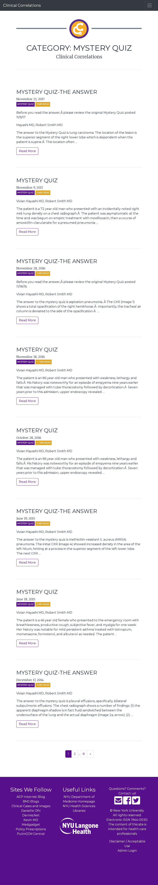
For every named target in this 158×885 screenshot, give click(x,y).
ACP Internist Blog (31, 797)
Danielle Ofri (30, 811)
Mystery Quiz (25, 104)
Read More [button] (27, 151)
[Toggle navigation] (149, 5)
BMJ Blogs (31, 801)
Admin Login (127, 850)
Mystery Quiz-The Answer (56, 92)
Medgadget (31, 824)
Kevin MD (31, 820)
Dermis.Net (31, 815)
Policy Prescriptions (31, 829)
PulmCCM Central (31, 834)
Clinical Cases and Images (31, 806)
